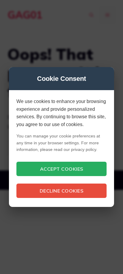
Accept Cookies (61, 169)
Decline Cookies (62, 191)
